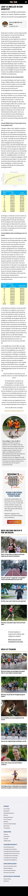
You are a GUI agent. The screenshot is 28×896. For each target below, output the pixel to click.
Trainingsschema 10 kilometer (11, 855)
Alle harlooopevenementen (10, 866)
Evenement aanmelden (9, 872)
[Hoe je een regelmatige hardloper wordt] (14, 731)
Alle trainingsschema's (9, 847)
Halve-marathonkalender (10, 870)
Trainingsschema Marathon (10, 849)
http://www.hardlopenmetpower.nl (14, 410)
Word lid (6, 815)
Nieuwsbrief (6, 811)
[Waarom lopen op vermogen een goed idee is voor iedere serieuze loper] (14, 661)
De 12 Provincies (7, 819)
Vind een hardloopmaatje (10, 823)
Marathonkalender (8, 868)
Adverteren (6, 881)
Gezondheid (6, 836)
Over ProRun (7, 808)
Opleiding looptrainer (9, 813)
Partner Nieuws (7, 879)
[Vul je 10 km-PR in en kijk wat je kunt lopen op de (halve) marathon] (14, 545)
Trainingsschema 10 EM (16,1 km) (12, 853)
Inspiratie (6, 838)
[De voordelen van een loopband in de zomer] (14, 708)
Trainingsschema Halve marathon (12, 851)
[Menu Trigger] (25, 1)
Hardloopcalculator (8, 817)
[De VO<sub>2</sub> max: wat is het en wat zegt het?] (14, 591)
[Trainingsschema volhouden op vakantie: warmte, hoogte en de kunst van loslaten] (14, 776)
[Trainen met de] (14, 568)
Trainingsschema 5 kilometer (11, 857)
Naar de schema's (14, 522)
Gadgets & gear (7, 840)
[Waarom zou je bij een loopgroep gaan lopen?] (14, 685)
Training (6, 834)
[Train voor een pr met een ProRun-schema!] (14, 753)
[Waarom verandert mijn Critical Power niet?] (14, 613)
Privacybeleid (7, 828)
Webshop (6, 821)
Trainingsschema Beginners (10, 860)
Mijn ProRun (7, 826)
